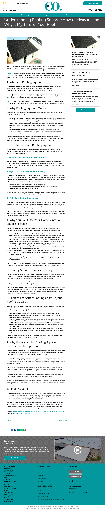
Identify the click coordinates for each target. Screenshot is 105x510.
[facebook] (70, 481)
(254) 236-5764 (95, 10)
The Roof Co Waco (24, 413)
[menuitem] (9, 15)
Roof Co (10, 74)
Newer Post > (63, 420)
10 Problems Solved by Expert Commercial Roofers (82, 93)
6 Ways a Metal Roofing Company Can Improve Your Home (85, 74)
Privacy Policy (30, 506)
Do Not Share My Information (40, 506)
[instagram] (72, 481)
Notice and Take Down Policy (60, 506)
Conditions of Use (50, 506)
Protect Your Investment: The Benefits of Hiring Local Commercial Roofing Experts (84, 54)
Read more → (76, 67)
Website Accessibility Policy (72, 506)
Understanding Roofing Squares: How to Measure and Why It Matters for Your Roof (38, 412)
